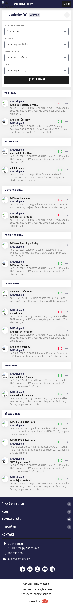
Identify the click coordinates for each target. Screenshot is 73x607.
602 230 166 (15, 553)
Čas (7, 65)
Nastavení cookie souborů (36, 594)
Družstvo (11, 51)
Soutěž (9, 38)
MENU (66, 4)
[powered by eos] (36, 601)
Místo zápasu (14, 25)
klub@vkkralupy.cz (18, 559)
